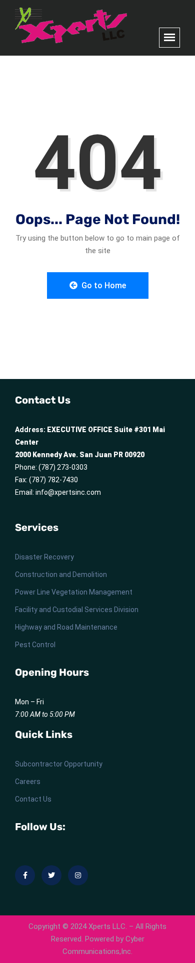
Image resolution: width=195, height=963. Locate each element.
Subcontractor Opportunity (58, 764)
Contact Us (33, 799)
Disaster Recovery (44, 557)
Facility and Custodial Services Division (76, 610)
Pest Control (35, 645)
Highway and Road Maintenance (66, 627)
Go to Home (103, 285)
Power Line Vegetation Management (73, 592)
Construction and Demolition (61, 574)
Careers (27, 782)
